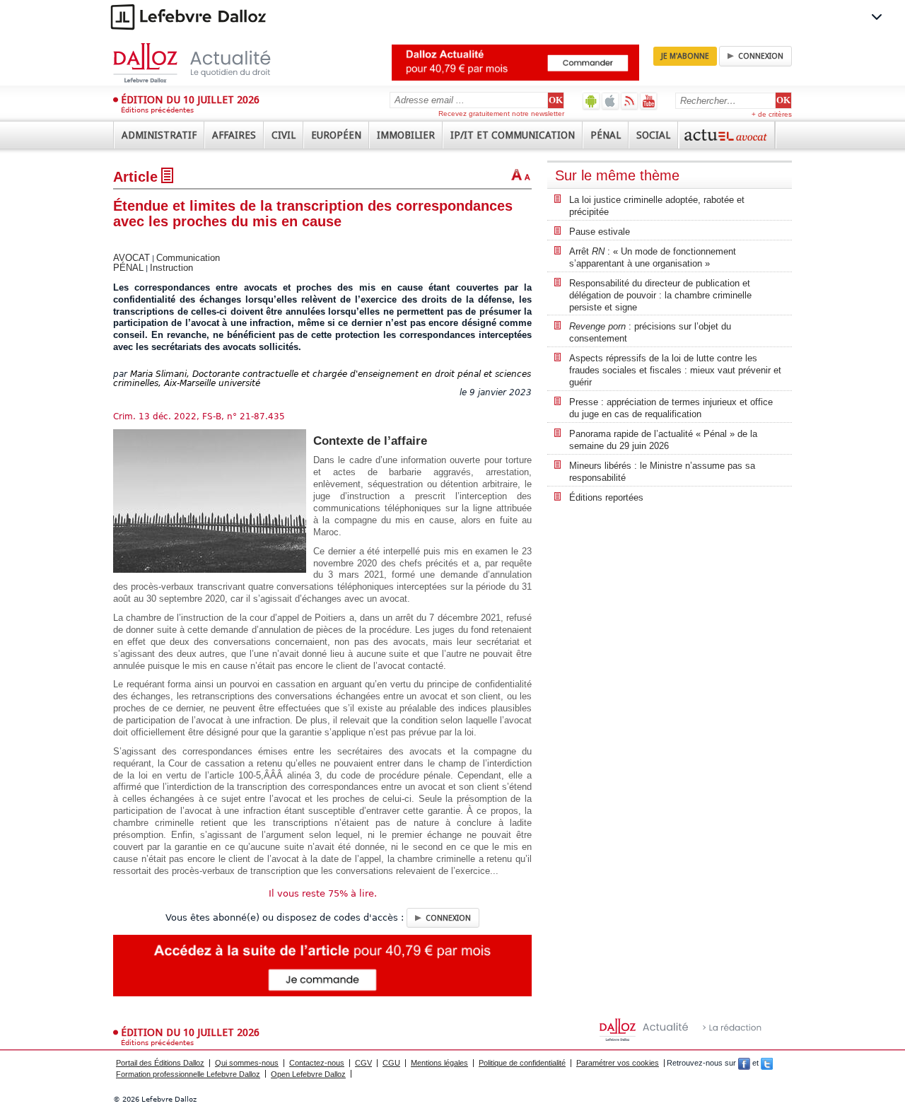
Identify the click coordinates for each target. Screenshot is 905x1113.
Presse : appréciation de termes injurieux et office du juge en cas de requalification (671, 408)
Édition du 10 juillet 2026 (190, 99)
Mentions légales (439, 1063)
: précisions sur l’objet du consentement (650, 332)
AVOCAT (131, 257)
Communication (188, 257)
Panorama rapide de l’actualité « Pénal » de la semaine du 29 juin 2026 (663, 440)
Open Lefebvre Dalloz (308, 1074)
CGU (391, 1063)
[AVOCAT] (727, 135)
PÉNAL (128, 267)
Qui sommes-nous (247, 1063)
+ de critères (772, 114)
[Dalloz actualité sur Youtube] (648, 101)
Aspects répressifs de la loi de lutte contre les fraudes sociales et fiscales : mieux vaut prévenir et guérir (675, 370)
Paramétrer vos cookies (617, 1063)
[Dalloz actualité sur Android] (591, 101)
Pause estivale (599, 231)
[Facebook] (744, 1063)
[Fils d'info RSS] (629, 101)
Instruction (171, 267)
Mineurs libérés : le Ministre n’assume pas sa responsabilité (662, 471)
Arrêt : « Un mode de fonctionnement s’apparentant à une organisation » (652, 257)
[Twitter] (767, 1063)
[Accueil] (206, 63)
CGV (363, 1063)
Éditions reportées (606, 497)
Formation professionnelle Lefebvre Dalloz (188, 1074)
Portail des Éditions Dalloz (160, 1063)
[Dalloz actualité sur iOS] (610, 101)
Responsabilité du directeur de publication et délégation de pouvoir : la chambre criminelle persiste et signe (660, 295)
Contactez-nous (316, 1063)
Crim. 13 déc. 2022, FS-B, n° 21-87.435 (199, 416)
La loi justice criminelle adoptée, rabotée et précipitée (657, 205)
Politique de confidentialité (522, 1063)
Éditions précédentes (157, 110)
